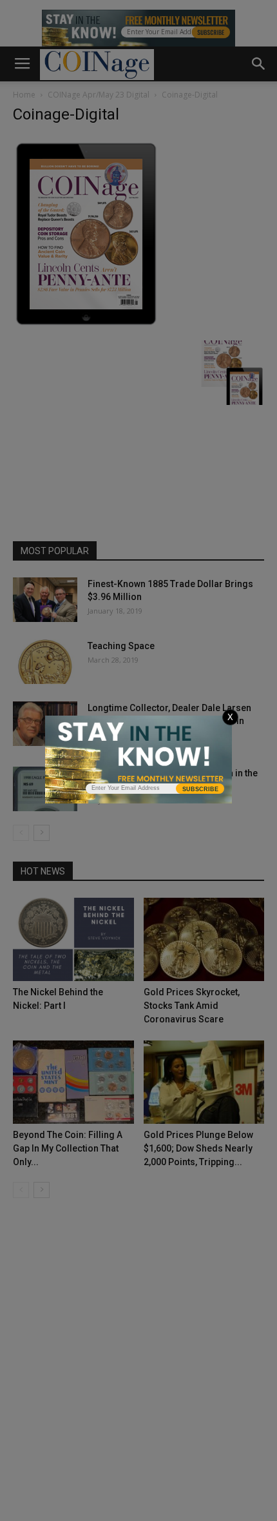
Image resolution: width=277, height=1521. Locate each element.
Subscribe (200, 789)
